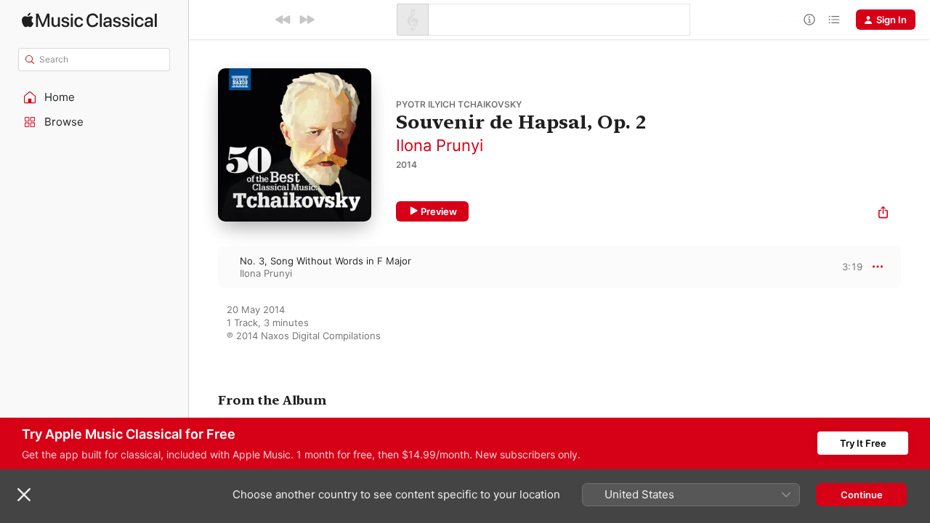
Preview (439, 211)
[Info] (809, 19)
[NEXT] (306, 19)
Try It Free (863, 443)
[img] (89, 20)
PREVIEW (846, 266)
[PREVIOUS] (283, 19)
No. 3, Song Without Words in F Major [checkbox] (325, 261)
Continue (862, 494)
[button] (94, 97)
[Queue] (834, 19)
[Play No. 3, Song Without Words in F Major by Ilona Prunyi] (203, 266)
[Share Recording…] (883, 214)
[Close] (24, 494)
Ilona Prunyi (439, 145)
